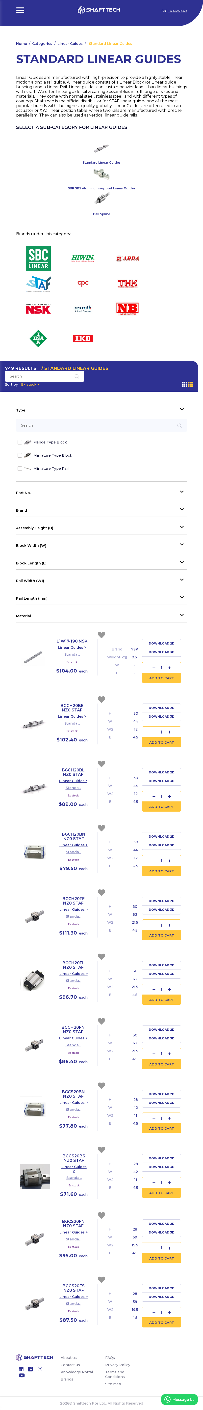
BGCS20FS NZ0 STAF (74, 1288)
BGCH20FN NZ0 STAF (73, 1029)
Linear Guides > (72, 647)
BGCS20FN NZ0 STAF (73, 1223)
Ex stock (20, 384)
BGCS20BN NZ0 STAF (73, 1094)
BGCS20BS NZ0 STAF (74, 1158)
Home (21, 43)
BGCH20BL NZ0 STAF (73, 772)
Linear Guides (70, 43)
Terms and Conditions (115, 1374)
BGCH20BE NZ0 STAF (72, 707)
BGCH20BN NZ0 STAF (73, 836)
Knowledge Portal (77, 1372)
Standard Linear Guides (110, 43)
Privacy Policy (117, 1365)
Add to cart (161, 678)
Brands (67, 1379)
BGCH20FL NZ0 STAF (73, 965)
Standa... (72, 654)
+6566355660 (177, 11)
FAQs (110, 1357)
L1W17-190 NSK (72, 641)
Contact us (70, 1365)
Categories (42, 43)
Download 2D (162, 643)
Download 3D (162, 652)
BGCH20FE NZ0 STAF (73, 901)
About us (69, 1357)
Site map (113, 1384)
